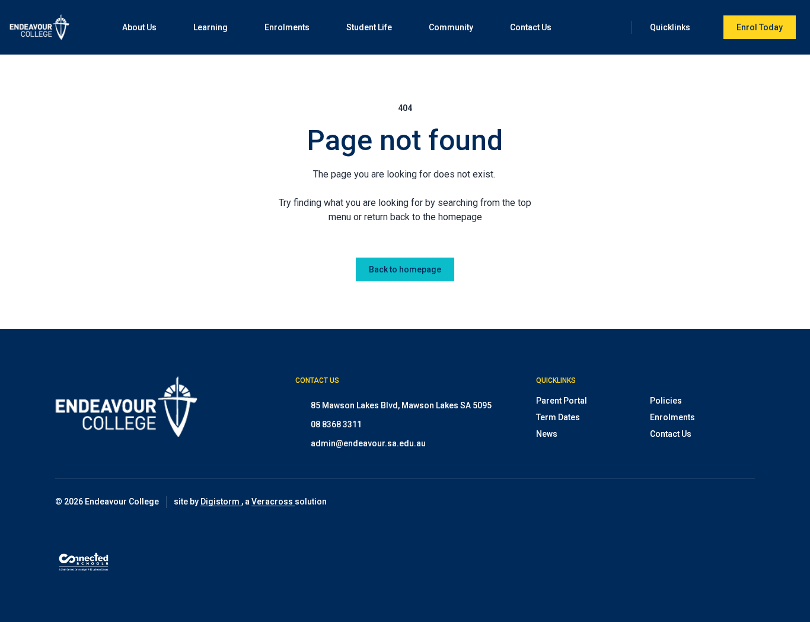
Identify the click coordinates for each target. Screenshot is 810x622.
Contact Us (670, 434)
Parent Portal (561, 400)
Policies (666, 400)
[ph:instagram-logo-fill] (687, 502)
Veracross (273, 501)
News (546, 434)
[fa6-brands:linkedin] (746, 502)
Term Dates (558, 417)
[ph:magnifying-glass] (615, 27)
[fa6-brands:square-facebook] (716, 502)
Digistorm (220, 501)
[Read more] (687, 502)
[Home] (39, 27)
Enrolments (672, 417)
